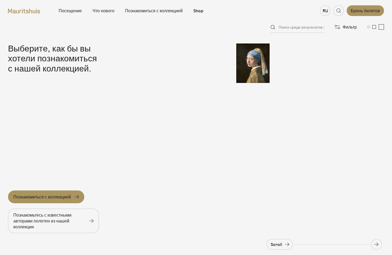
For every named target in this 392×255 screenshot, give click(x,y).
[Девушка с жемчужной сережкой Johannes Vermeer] (259, 63)
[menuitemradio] (368, 27)
